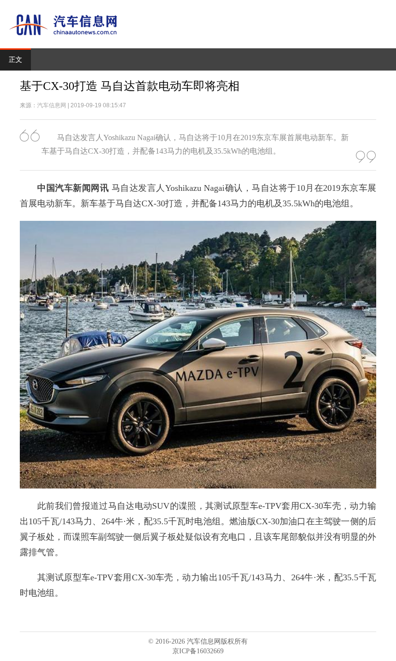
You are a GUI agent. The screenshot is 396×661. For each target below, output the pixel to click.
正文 (15, 59)
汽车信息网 (51, 105)
